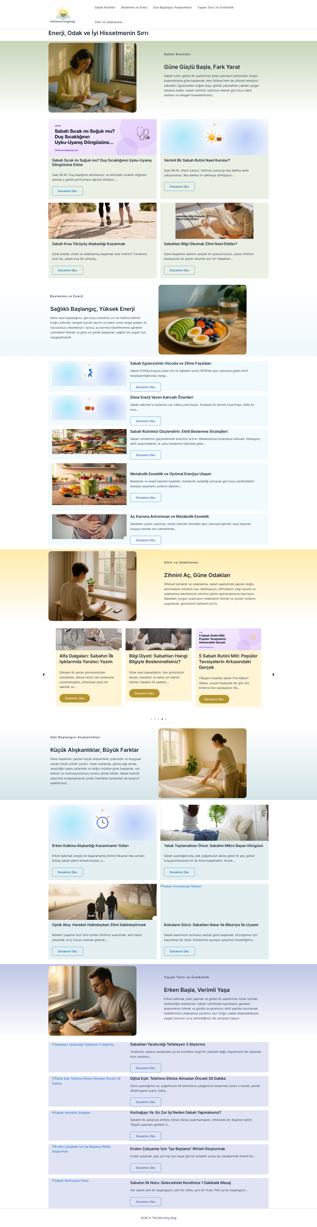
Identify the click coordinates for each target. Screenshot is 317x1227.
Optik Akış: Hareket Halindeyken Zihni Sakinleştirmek (99, 925)
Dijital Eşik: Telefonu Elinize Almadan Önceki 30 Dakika (178, 1078)
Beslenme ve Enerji (134, 7)
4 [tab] (162, 719)
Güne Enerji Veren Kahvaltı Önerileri (161, 397)
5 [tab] (166, 719)
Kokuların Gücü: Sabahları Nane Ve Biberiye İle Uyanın (211, 925)
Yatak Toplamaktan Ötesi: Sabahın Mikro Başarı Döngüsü (213, 845)
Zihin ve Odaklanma (108, 22)
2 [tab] (155, 719)
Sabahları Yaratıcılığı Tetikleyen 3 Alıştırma (167, 1044)
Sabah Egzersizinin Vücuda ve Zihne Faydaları (170, 363)
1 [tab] (151, 719)
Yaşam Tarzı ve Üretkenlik (216, 7)
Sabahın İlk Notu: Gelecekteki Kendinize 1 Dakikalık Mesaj (180, 1183)
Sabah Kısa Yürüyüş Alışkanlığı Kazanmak (88, 244)
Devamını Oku (67, 191)
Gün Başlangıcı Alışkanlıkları (172, 7)
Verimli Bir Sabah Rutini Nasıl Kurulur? (197, 160)
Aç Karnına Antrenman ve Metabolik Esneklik (169, 516)
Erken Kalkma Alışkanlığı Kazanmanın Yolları (90, 845)
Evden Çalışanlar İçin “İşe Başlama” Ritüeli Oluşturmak (177, 1149)
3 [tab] (158, 719)
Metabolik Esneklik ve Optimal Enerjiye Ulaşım (170, 474)
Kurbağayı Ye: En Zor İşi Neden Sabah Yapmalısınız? (175, 1112)
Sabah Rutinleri (105, 7)
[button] (43, 674)
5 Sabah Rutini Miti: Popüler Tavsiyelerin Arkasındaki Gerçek (158, 661)
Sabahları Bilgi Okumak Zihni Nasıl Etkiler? (200, 244)
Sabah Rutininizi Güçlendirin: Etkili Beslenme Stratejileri (179, 431)
